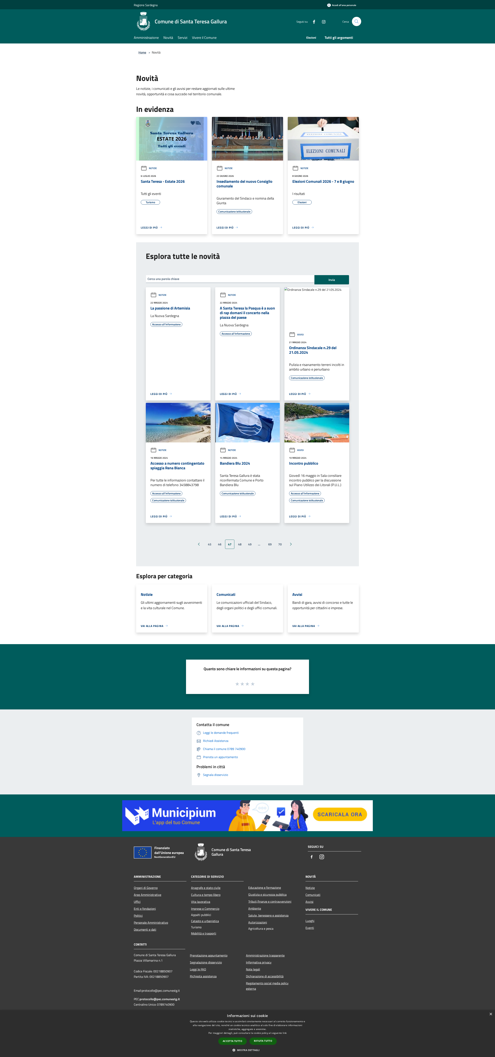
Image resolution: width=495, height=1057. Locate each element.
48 (240, 544)
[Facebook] (312, 21)
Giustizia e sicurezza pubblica (267, 894)
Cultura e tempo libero (205, 894)
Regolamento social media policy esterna (267, 986)
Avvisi (300, 334)
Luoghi (310, 920)
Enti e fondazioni (145, 908)
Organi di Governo (146, 887)
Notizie (153, 168)
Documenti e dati (145, 929)
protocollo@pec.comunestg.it (160, 999)
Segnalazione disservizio (206, 962)
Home (142, 52)
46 (219, 544)
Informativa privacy (258, 962)
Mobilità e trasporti (203, 933)
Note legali (253, 969)
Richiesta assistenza (203, 976)
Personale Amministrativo (151, 922)
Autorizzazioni (257, 922)
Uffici (137, 901)
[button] (247, 1050)
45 (209, 544)
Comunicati (313, 894)
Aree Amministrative (147, 894)
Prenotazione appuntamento (208, 955)
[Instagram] (322, 21)
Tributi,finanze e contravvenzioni (269, 901)
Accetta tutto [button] (232, 1041)
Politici (138, 915)
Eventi (310, 927)
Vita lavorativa (200, 901)
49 (250, 544)
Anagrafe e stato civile (205, 887)
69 (270, 544)
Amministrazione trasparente (265, 955)
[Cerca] (356, 21)
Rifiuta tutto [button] (263, 1041)
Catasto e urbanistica (205, 921)
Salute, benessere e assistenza (268, 915)
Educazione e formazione (264, 887)
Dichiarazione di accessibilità (264, 976)
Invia (332, 279)
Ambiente (254, 908)
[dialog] (247, 1033)
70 (280, 544)
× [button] (490, 1014)
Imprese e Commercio (205, 908)
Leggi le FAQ (198, 969)
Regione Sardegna (146, 5)
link (285, 1033)
